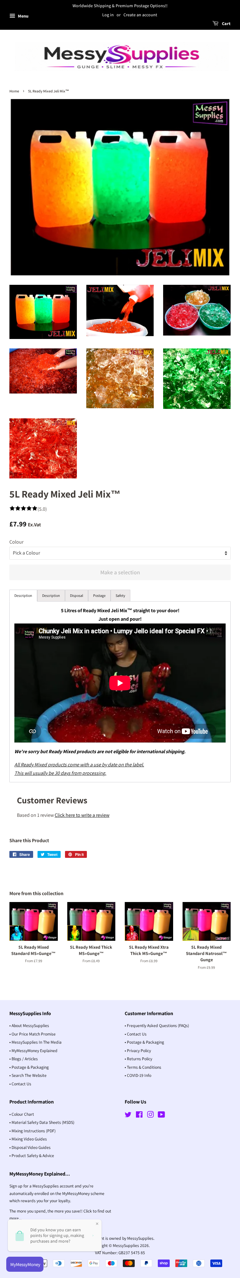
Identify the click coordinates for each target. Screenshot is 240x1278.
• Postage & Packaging (29, 1067)
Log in (108, 15)
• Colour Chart (21, 1114)
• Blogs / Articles (23, 1059)
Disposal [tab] (76, 595)
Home (14, 91)
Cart (226, 23)
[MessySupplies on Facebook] (139, 1116)
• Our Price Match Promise (32, 1034)
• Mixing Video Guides (28, 1139)
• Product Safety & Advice (31, 1155)
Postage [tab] (99, 595)
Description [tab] (23, 595)
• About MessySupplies (29, 1025)
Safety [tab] (120, 595)
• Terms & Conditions (143, 1067)
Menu (22, 16)
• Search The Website (28, 1075)
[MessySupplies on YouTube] (161, 1116)
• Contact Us (20, 1084)
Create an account (140, 15)
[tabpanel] (120, 691)
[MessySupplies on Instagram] (150, 1116)
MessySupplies (126, 1245)
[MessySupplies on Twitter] (128, 1116)
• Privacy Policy (138, 1050)
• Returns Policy (138, 1059)
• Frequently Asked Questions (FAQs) (157, 1025)
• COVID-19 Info (138, 1075)
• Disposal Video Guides (30, 1147)
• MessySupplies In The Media (35, 1042)
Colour (16, 542)
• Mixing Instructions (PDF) (32, 1131)
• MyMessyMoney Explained (33, 1050)
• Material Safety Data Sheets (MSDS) (41, 1122)
